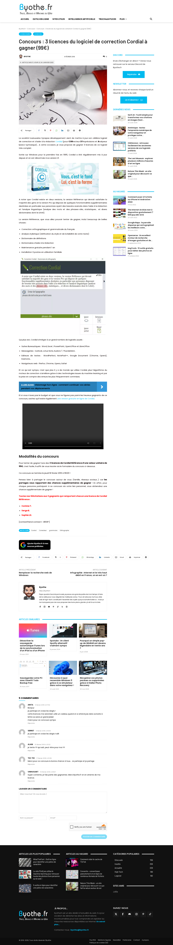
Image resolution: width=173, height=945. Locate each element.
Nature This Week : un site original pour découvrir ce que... (140, 174)
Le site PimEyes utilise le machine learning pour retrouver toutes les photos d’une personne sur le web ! (46, 875)
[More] (79, 130)
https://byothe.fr (44, 591)
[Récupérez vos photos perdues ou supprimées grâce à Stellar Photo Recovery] (93, 668)
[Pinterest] (50, 130)
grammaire (53, 530)
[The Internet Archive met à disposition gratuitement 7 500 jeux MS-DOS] (119, 213)
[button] (151, 19)
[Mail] (49, 606)
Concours (31, 29)
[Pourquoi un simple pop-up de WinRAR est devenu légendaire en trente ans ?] (93, 630)
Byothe (27, 56)
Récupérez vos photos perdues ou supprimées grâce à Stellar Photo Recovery (92, 682)
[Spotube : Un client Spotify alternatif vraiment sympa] (63, 630)
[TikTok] (58, 606)
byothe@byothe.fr (80, 930)
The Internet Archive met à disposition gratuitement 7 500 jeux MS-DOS (140, 212)
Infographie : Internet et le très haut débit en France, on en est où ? (88, 574)
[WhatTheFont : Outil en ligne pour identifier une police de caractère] (25, 862)
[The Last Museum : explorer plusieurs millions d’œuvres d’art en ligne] (119, 161)
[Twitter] (116, 914)
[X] (44, 130)
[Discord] (129, 914)
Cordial (58, 141)
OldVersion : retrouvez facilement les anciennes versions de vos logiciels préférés (139, 147)
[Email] (68, 130)
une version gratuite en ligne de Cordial (75, 398)
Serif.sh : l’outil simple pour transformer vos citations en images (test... (140, 117)
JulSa (115, 891)
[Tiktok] (150, 914)
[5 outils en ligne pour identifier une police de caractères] (25, 888)
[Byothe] (21, 56)
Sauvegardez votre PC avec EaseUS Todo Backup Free (31, 680)
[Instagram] (44, 606)
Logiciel (38, 34)
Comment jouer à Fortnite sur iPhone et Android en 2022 (140, 199)
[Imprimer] (73, 130)
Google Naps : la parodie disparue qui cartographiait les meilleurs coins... (141, 225)
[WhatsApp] (56, 130)
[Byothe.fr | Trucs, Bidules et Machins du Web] (40, 9)
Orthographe (64, 530)
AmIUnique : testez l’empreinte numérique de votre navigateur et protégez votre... (140, 131)
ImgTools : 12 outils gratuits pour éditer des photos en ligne (140, 251)
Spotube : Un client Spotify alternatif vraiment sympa (59, 643)
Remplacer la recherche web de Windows (35, 574)
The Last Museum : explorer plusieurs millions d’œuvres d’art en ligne (140, 161)
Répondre (31, 723)
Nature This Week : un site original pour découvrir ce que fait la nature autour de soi (92, 885)
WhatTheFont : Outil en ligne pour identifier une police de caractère (44, 861)
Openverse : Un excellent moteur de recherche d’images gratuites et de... (140, 238)
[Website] (67, 606)
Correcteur (43, 530)
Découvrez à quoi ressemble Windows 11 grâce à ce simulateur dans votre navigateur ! (62, 682)
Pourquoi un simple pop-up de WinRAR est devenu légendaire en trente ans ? (93, 644)
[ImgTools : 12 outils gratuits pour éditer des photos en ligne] (119, 251)
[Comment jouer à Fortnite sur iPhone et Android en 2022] (119, 200)
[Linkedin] (62, 130)
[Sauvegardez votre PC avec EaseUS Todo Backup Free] (33, 668)
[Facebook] (38, 130)
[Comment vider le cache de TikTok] (72, 862)
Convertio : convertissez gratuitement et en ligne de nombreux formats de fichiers (92, 873)
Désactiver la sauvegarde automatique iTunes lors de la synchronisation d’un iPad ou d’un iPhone (32, 645)
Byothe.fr (22, 29)
